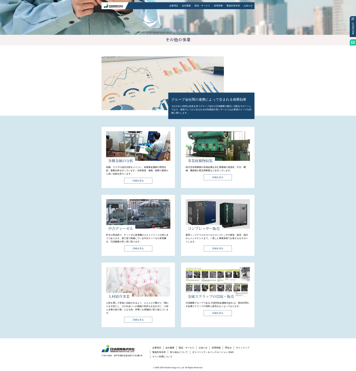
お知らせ (248, 5)
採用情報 (218, 5)
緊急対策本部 (233, 5)
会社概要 (186, 5)
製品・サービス (202, 5)
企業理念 (173, 5)
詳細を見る (138, 180)
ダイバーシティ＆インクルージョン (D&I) (212, 352)
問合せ (228, 347)
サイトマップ (242, 347)
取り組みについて (179, 352)
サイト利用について (162, 356)
